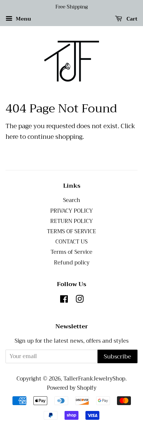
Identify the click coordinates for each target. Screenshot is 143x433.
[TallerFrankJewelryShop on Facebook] (64, 300)
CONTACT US (71, 241)
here (12, 136)
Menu (22, 18)
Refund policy (71, 262)
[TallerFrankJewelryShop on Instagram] (80, 300)
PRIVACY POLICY (71, 211)
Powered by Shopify (71, 388)
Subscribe (117, 356)
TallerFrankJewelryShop (94, 378)
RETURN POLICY (71, 221)
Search (71, 200)
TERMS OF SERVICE (71, 231)
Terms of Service (71, 252)
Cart (131, 18)
